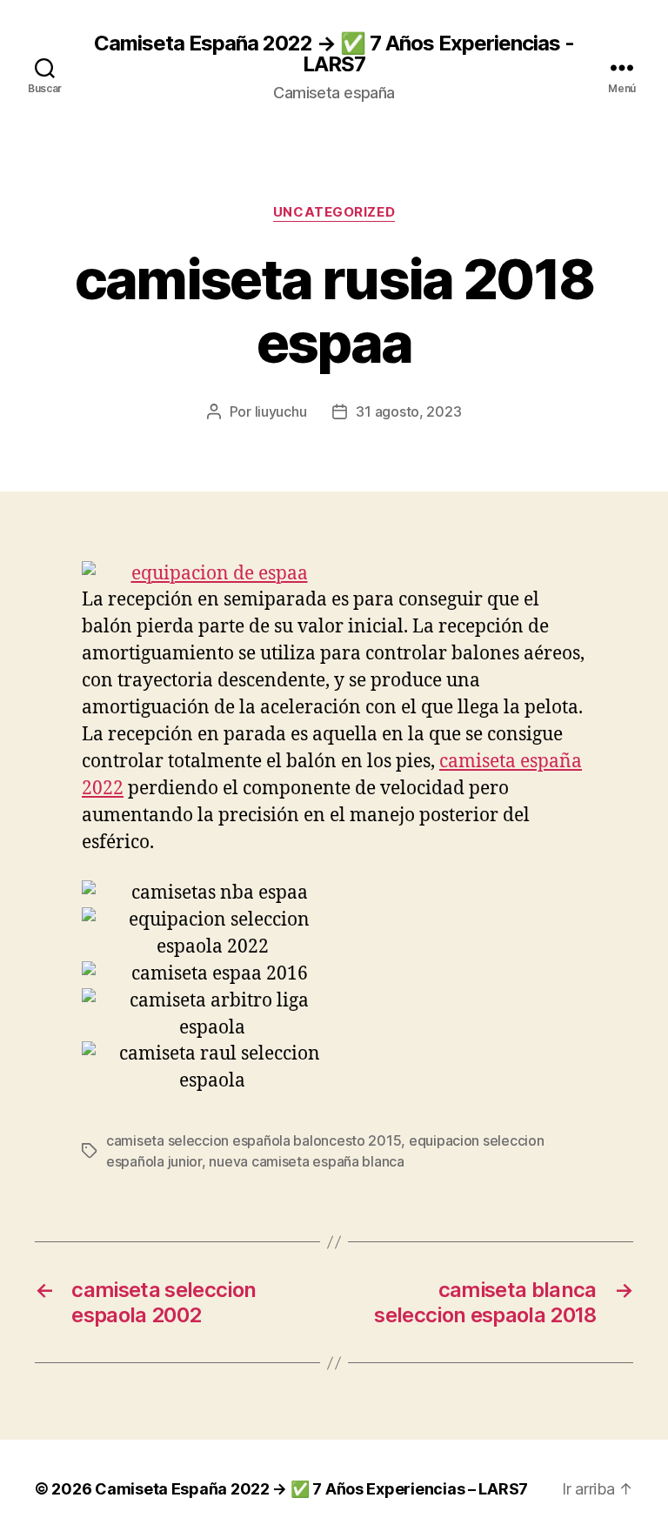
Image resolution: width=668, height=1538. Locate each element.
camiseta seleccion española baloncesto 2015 (253, 1140)
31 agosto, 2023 (408, 411)
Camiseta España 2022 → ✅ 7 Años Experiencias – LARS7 (311, 1489)
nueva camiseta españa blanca (306, 1161)
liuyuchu (281, 411)
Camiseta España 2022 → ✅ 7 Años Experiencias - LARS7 (334, 54)
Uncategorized (334, 212)
